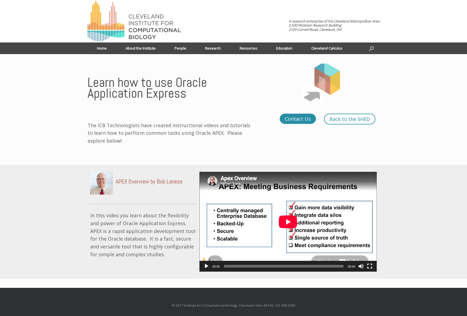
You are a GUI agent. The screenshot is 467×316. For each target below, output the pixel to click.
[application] (288, 222)
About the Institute (141, 48)
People (180, 48)
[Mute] (361, 266)
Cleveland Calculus (326, 48)
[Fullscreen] (369, 266)
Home (102, 48)
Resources (248, 48)
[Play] (206, 266)
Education (284, 48)
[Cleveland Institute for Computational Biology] (134, 21)
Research (213, 48)
